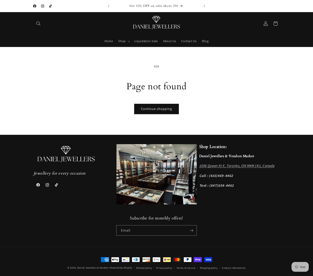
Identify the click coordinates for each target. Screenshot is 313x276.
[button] (38, 23)
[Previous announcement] (108, 6)
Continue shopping (156, 109)
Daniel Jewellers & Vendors (93, 267)
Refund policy (144, 267)
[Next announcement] (204, 6)
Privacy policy (164, 267)
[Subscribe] (192, 230)
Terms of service (186, 267)
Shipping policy (209, 267)
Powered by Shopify (121, 267)
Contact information (234, 267)
